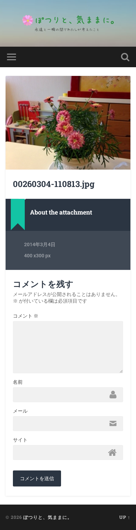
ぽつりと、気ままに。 (47, 517)
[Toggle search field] (125, 57)
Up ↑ (124, 517)
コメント (25, 315)
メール (20, 410)
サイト (20, 439)
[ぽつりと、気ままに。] (68, 23)
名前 (18, 382)
